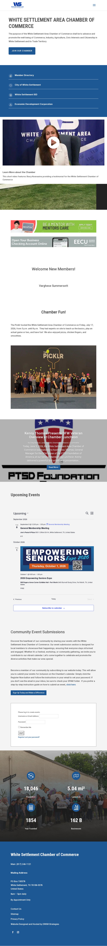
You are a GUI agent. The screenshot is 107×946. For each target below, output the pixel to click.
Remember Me (25, 727)
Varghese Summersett (53, 285)
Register (21, 737)
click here (71, 684)
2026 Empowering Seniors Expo (36, 578)
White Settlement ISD (26, 94)
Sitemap (15, 914)
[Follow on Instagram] (18, 932)
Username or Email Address (28, 716)
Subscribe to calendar (52, 608)
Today (53, 599)
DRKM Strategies (51, 924)
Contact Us (16, 909)
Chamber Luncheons (60, 443)
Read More (53, 467)
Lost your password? (32, 737)
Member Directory (24, 75)
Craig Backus (35, 443)
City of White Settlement (28, 84)
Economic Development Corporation (34, 104)
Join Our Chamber (22, 51)
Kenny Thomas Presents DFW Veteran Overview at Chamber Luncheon (53, 435)
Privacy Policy (17, 919)
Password (21, 722)
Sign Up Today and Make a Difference (28, 693)
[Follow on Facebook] (13, 932)
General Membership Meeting (34, 528)
